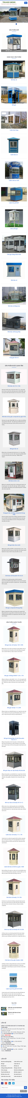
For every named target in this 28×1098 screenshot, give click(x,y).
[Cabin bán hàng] (14, 120)
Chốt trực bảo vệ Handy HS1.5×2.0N (14, 929)
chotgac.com (19, 1096)
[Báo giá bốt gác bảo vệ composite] (4, 1008)
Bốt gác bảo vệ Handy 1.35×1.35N (14, 645)
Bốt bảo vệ (14, 80)
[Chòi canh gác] (14, 218)
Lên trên (23, 1091)
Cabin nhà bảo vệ (18, 1076)
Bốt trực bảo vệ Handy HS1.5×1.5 (14, 802)
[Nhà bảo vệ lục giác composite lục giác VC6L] (14, 406)
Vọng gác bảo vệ (14, 357)
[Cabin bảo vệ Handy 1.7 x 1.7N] (14, 824)
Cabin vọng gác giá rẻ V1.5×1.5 (14, 50)
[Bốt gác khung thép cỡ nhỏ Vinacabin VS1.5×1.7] (14, 728)
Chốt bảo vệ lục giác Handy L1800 (14, 960)
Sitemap (9, 1095)
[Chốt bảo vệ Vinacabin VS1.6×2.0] (14, 565)
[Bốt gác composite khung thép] (14, 597)
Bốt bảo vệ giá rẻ (17, 1072)
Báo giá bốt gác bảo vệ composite (16, 1007)
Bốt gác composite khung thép (14, 608)
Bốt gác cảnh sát (17, 1068)
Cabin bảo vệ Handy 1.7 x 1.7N (14, 834)
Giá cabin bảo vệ (17, 1074)
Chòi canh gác (14, 228)
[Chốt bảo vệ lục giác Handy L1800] (14, 950)
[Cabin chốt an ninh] (14, 170)
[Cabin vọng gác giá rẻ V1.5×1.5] (14, 42)
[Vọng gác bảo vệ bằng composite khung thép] (14, 503)
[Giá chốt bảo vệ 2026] (4, 1013)
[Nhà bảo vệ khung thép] (14, 321)
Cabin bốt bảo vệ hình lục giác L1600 (14, 867)
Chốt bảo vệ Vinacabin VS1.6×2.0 (14, 575)
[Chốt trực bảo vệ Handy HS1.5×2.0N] (14, 919)
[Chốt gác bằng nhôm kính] (14, 244)
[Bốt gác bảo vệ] (14, 438)
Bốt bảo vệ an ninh (5, 1074)
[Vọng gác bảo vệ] (14, 347)
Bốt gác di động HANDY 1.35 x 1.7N (14, 675)
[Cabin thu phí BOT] (14, 194)
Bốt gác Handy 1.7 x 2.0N (14, 707)
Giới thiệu (14, 1095)
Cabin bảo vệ (14, 154)
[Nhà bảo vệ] (14, 270)
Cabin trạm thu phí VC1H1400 (14, 989)
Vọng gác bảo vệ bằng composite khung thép (14, 513)
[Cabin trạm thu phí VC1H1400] (14, 980)
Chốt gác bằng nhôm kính (14, 254)
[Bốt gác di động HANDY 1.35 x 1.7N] (14, 665)
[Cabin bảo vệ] (14, 145)
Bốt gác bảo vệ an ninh (14, 545)
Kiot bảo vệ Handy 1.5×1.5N (14, 897)
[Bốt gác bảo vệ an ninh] (14, 535)
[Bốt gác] (14, 95)
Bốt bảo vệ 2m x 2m (14, 481)
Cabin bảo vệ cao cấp (5, 1076)
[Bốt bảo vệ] (14, 69)
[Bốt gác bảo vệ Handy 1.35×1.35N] (14, 635)
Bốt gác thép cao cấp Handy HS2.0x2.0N (14, 770)
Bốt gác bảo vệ (14, 449)
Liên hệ (19, 1095)
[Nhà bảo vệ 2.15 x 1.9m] (14, 377)
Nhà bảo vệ (14, 280)
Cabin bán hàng (14, 130)
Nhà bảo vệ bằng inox (14, 306)
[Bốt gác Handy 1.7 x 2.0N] (14, 697)
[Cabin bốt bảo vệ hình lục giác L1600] (14, 856)
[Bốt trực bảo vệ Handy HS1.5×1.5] (14, 792)
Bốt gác (14, 105)
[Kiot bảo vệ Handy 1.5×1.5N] (14, 887)
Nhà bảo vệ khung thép (14, 332)
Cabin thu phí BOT (14, 203)
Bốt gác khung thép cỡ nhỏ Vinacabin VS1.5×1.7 (14, 739)
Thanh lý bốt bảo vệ (5, 1072)
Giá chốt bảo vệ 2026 (13, 1012)
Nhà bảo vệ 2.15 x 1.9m (14, 386)
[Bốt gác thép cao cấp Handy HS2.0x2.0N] (14, 760)
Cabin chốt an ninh (14, 180)
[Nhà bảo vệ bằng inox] (14, 296)
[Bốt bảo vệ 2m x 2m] (14, 470)
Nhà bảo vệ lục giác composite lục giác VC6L (14, 416)
